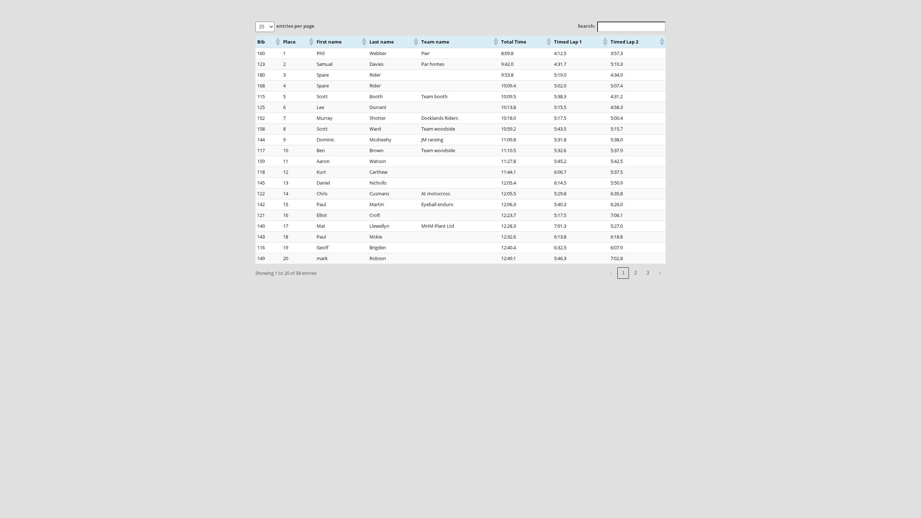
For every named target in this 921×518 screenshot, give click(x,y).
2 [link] (635, 273)
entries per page (295, 26)
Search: (586, 26)
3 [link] (647, 273)
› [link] (660, 273)
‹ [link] (611, 273)
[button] (277, 41)
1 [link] (623, 273)
